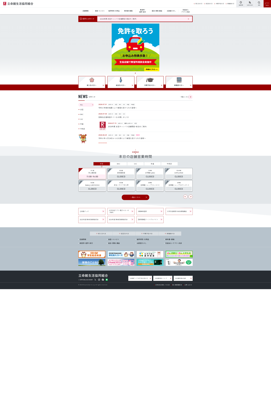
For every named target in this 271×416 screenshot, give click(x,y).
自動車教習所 (142, 211)
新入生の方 (199, 4)
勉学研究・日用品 (114, 11)
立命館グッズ (84, 211)
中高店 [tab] (82, 129)
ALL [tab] (81, 104)
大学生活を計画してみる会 (162, 285)
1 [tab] (135, 73)
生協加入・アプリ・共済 (173, 243)
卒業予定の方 (220, 4)
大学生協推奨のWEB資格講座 (177, 211)
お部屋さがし (171, 11)
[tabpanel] (135, 47)
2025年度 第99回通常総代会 (89, 219)
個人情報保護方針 (177, 285)
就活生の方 (209, 4)
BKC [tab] (81, 114)
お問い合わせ (188, 285)
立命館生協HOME (180, 278)
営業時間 (241, 5)
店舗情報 (85, 11)
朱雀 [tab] (81, 124)
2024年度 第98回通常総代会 (118, 219)
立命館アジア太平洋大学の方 (139, 278)
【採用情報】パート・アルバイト (148, 219)
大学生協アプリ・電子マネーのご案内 (119, 211)
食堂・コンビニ (100, 11)
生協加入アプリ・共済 (185, 11)
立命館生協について (161, 278)
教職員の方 (230, 4)
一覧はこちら (184, 97)
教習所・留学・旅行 (142, 11)
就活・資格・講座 (157, 11)
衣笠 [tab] (81, 109)
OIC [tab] (81, 119)
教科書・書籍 (128, 11)
